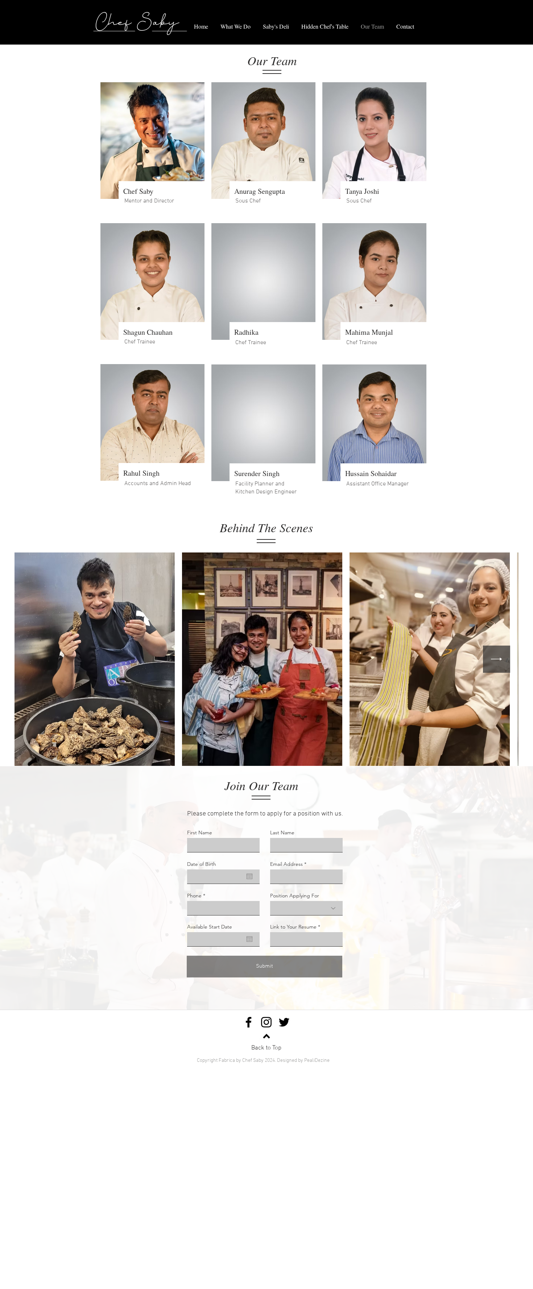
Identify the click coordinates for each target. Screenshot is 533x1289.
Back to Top (266, 1048)
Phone (194, 895)
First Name (199, 832)
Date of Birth (201, 864)
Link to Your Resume (293, 926)
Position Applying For (294, 895)
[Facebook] (248, 1022)
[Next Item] (496, 659)
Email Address (286, 864)
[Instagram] (266, 1022)
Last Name (282, 832)
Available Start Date (209, 926)
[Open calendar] (249, 876)
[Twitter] (284, 1022)
